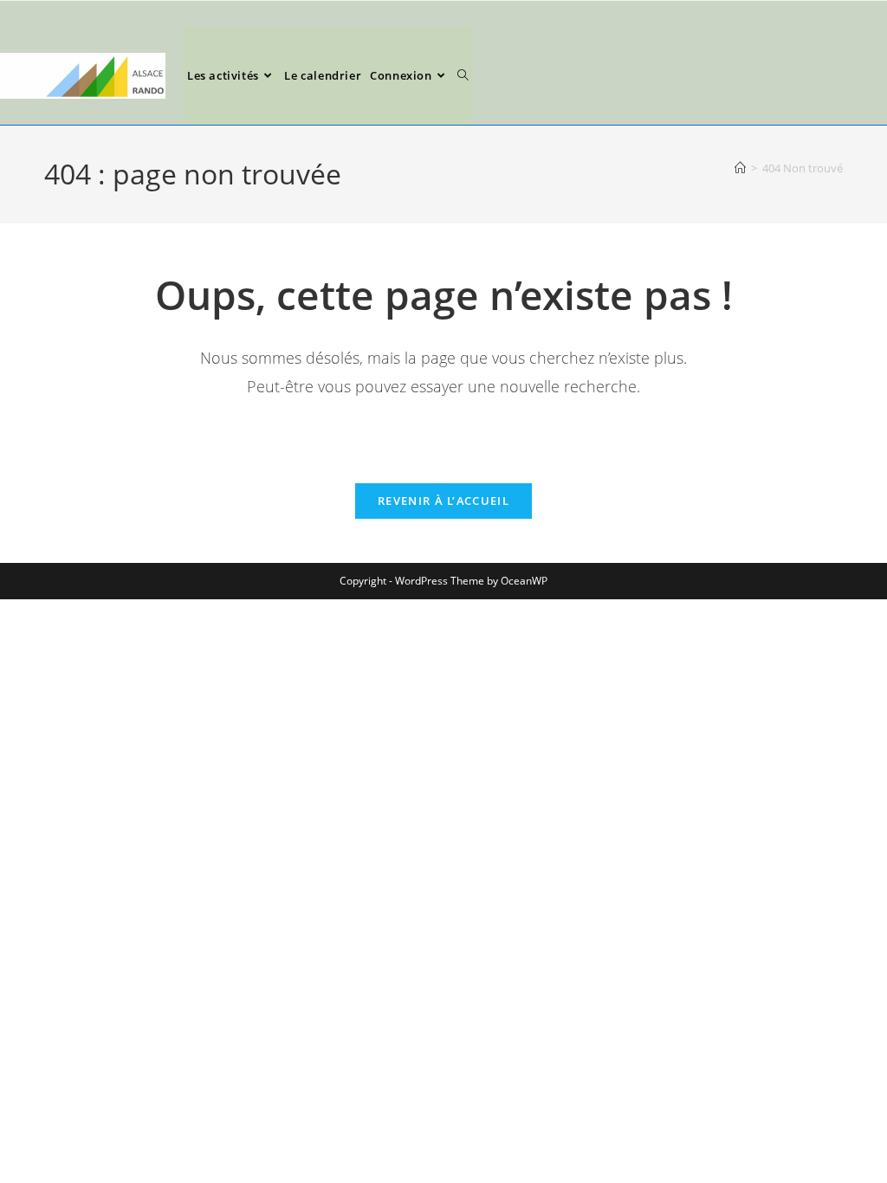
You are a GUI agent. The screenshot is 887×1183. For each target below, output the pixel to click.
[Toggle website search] (463, 76)
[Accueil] (740, 168)
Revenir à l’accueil (443, 500)
